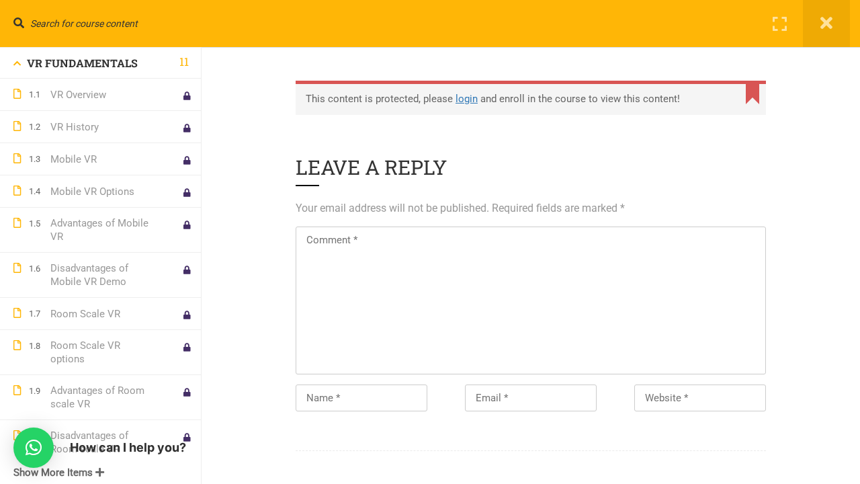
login (467, 99)
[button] (33, 448)
